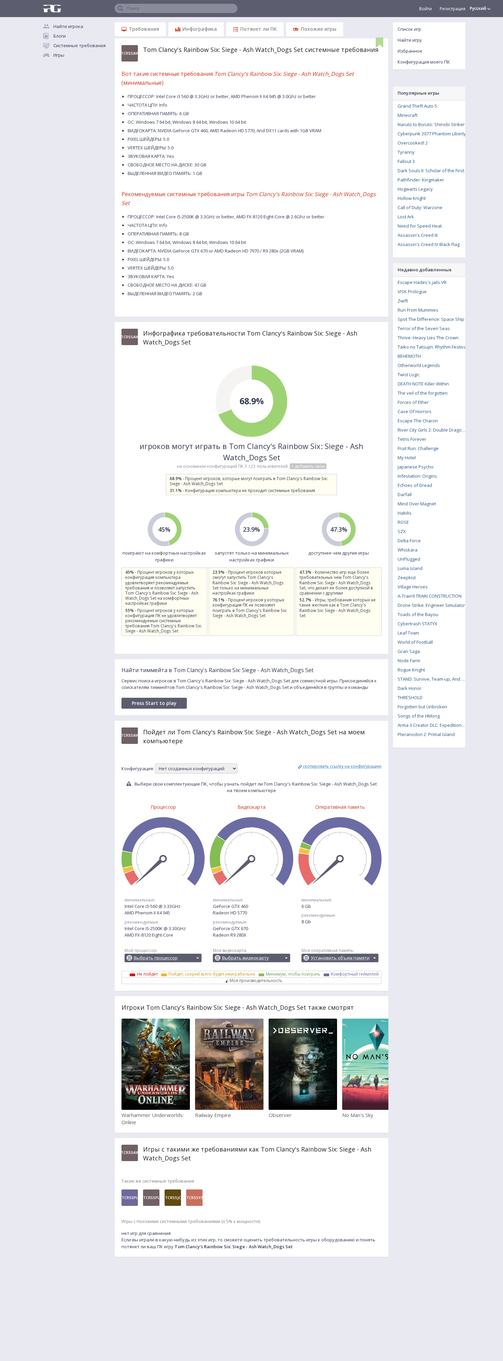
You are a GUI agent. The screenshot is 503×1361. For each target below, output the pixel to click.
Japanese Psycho (416, 467)
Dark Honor (410, 688)
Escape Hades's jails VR (422, 282)
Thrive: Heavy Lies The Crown (428, 338)
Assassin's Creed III (418, 235)
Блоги (59, 36)
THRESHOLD (410, 697)
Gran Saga (409, 651)
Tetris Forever (412, 439)
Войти (425, 9)
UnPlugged (409, 559)
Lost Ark (406, 217)
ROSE (403, 522)
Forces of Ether (413, 402)
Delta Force (409, 540)
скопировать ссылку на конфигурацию (342, 766)
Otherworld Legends (419, 365)
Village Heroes (413, 587)
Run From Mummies (418, 310)
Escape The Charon (418, 421)
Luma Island (410, 568)
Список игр (409, 29)
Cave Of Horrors (414, 411)
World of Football (415, 642)
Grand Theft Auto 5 (417, 106)
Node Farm (409, 660)
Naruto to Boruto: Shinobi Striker (431, 124)
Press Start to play (154, 703)
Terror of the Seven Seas (424, 328)
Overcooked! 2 (413, 143)
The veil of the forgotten (423, 393)
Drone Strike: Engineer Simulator (431, 605)
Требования (144, 29)
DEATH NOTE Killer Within (423, 384)
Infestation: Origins (417, 476)
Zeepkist (407, 577)
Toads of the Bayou (418, 614)
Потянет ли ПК (258, 29)
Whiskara (407, 550)
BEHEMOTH (409, 356)
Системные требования (79, 45)
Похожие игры (318, 29)
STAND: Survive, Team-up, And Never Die (434, 679)
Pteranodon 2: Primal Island (426, 734)
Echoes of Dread (415, 485)
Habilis (405, 513)
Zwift (403, 301)
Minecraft (407, 115)
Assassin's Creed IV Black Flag (429, 244)
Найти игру (410, 40)
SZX (402, 531)
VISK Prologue (412, 291)
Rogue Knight (411, 670)
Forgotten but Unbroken (422, 707)
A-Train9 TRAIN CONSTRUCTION (430, 596)
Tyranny (406, 152)
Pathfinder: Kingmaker (421, 180)
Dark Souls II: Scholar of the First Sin (434, 170)
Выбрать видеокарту (245, 958)
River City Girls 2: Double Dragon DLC (434, 430)
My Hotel (407, 457)
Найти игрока (68, 26)
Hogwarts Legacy (415, 189)
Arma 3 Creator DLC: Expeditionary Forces (434, 725)
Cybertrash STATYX (417, 624)
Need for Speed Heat (420, 226)
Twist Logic (409, 374)
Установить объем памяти (340, 958)
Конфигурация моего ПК (424, 62)
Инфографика (199, 29)
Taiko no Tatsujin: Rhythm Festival (432, 347)
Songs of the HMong (419, 716)
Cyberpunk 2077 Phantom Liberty (432, 134)
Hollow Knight (412, 198)
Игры (58, 55)
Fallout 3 (406, 161)
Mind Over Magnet (417, 504)
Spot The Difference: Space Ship (431, 319)
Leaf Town (408, 633)
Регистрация (452, 9)
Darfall (405, 494)
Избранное (410, 51)
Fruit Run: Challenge (418, 448)
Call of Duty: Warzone (420, 207)
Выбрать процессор (156, 958)
